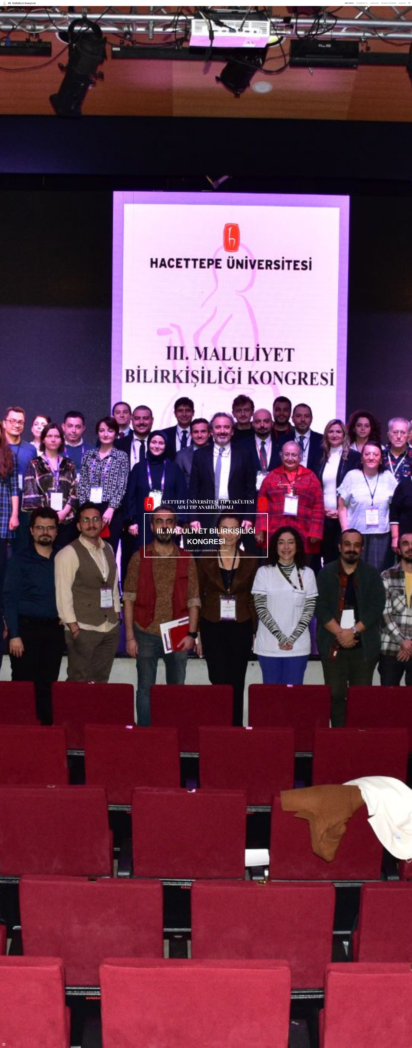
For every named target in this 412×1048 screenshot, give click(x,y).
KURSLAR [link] (402, 3)
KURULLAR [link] (374, 3)
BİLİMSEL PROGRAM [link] (388, 3)
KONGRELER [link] (360, 3)
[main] (206, 535)
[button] (409, 3)
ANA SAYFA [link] (349, 3)
